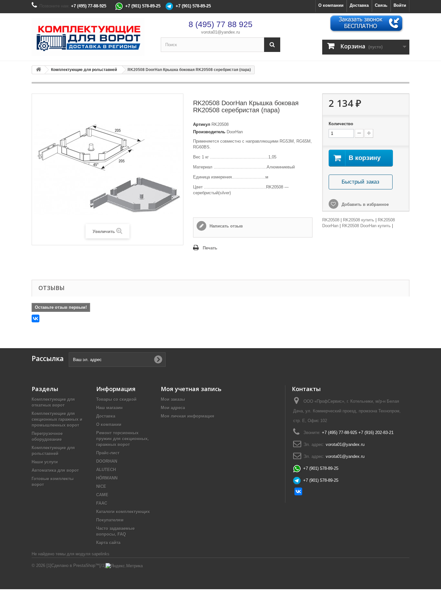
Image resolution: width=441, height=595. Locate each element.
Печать (210, 248)
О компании (331, 5)
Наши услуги (45, 461)
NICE (101, 486)
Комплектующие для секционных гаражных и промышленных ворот (57, 419)
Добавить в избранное (364, 204)
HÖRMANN (107, 478)
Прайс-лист (107, 452)
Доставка (359, 5)
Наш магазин (109, 407)
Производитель (209, 131)
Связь (381, 5)
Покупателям (110, 520)
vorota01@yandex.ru (220, 32)
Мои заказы (173, 399)
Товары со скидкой (116, 399)
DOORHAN (106, 461)
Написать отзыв (225, 226)
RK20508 (330, 219)
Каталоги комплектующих (123, 511)
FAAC (101, 503)
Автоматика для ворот (55, 470)
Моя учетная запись (191, 389)
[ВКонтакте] (35, 318)
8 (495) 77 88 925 (220, 24)
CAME (102, 494)
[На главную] (38, 70)
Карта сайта (108, 542)
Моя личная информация (187, 416)
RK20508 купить (358, 219)
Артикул (201, 124)
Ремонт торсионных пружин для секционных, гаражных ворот (122, 438)
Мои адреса (173, 407)
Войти (400, 5)
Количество (341, 123)
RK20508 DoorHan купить (366, 225)
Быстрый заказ (360, 182)
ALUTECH (106, 469)
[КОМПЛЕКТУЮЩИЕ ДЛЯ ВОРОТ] (91, 37)
